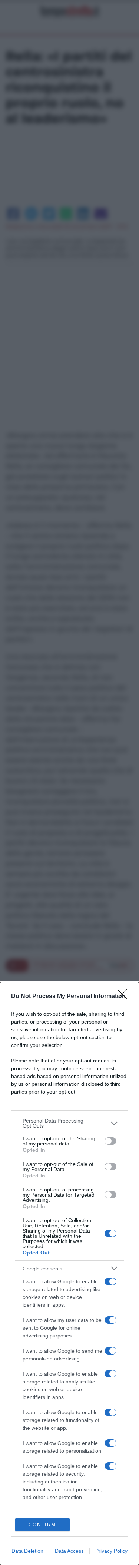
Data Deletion (27, 1551)
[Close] (125, 996)
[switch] (110, 1141)
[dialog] (69, 1273)
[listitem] (69, 1123)
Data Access (69, 1551)
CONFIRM (42, 1525)
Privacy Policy (111, 1551)
